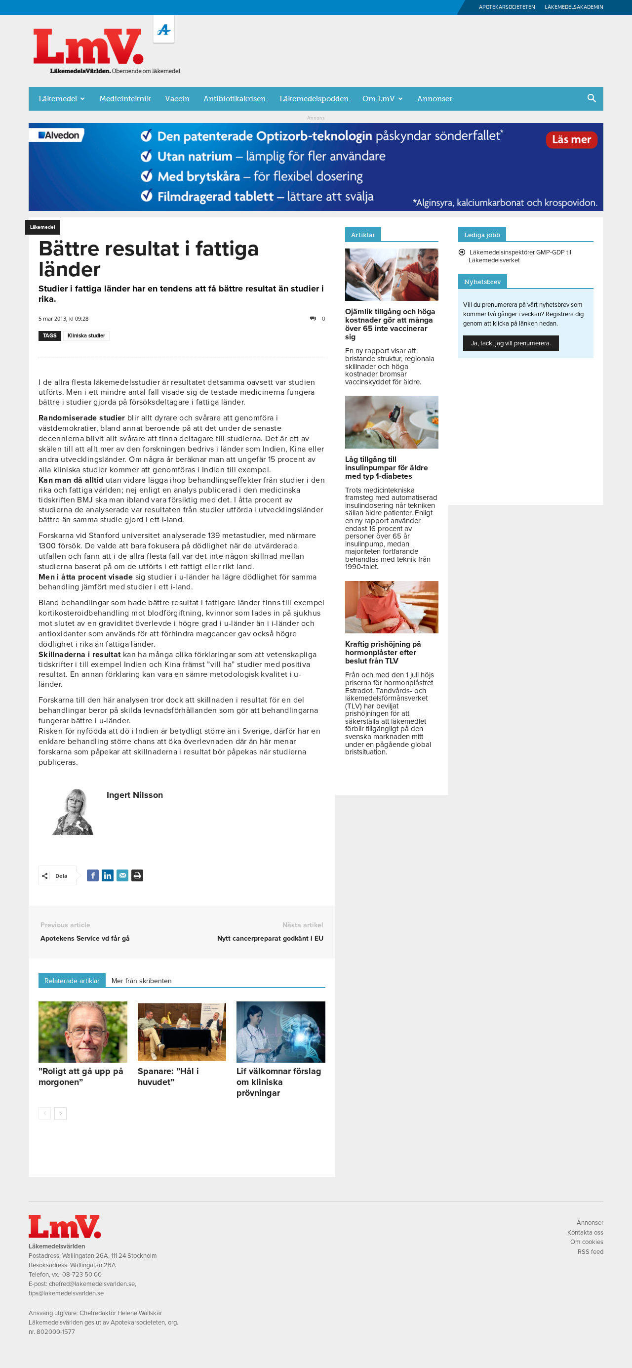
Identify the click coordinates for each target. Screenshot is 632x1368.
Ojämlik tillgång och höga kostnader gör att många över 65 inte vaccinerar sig (390, 324)
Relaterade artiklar (72, 981)
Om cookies (586, 1242)
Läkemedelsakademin (574, 7)
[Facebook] (93, 875)
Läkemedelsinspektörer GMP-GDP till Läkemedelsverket (521, 256)
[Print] (137, 875)
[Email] (122, 875)
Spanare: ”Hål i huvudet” (168, 1076)
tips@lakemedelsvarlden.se (66, 1293)
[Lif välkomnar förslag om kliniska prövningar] (281, 1032)
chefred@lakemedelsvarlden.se (92, 1284)
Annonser (434, 98)
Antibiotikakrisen (234, 98)
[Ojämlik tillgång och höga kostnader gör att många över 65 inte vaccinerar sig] (391, 298)
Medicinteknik (125, 98)
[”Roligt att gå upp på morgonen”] (83, 1032)
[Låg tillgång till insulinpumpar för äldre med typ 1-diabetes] (391, 446)
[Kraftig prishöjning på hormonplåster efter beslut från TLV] (391, 631)
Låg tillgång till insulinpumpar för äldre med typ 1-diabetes (386, 468)
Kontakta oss (585, 1233)
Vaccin (177, 98)
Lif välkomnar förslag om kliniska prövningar (279, 1082)
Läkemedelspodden (314, 98)
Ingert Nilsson (135, 794)
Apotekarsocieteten (507, 7)
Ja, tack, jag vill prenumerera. (511, 343)
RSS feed (590, 1252)
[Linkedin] (108, 875)
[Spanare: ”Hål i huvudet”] (182, 1032)
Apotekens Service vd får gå (85, 938)
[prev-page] (45, 1113)
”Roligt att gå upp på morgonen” (81, 1076)
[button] (591, 99)
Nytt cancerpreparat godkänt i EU (270, 938)
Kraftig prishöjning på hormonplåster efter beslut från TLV (383, 652)
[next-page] (60, 1113)
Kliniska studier (86, 335)
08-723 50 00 (82, 1275)
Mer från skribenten (142, 981)
